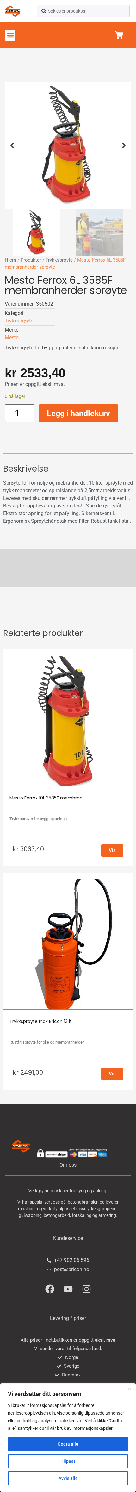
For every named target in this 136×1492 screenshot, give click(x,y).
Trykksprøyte (59, 260)
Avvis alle (68, 1478)
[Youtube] (68, 1289)
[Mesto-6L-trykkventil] (68, 145)
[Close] (129, 1389)
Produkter (31, 260)
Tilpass (68, 1461)
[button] (10, 35)
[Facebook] (49, 1289)
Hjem (10, 260)
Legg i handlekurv (78, 413)
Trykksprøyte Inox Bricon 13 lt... (42, 1021)
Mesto (12, 338)
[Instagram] (86, 1289)
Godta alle (68, 1444)
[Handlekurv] (119, 35)
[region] (68, 1437)
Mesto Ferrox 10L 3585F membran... (47, 798)
